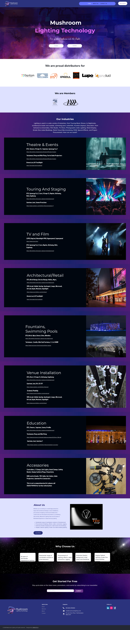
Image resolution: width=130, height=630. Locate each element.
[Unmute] (74, 528)
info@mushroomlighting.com (73, 610)
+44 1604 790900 (70, 608)
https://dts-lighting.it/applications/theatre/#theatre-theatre (41, 152)
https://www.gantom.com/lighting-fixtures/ (37, 387)
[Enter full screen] (101, 528)
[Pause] (72, 528)
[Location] (64, 614)
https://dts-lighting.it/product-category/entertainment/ (40, 199)
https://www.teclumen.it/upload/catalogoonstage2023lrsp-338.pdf (44, 437)
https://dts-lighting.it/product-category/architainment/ (40, 282)
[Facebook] (114, 608)
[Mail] (64, 611)
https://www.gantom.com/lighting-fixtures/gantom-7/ (39, 206)
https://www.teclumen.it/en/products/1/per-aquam (38, 345)
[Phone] (63, 608)
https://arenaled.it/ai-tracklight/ (34, 165)
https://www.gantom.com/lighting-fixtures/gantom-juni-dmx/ (42, 444)
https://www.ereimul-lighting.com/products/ (38, 393)
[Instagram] (111, 608)
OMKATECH (35, 627)
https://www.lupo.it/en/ (32, 241)
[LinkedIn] (108, 608)
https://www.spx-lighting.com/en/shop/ (37, 292)
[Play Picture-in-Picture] (98, 528)
